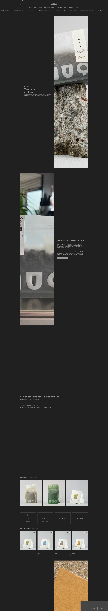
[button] (20, 4)
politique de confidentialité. (91, 605)
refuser (102, 608)
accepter (93, 608)
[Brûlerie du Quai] (54, 4)
